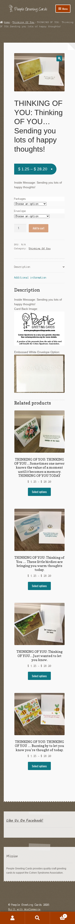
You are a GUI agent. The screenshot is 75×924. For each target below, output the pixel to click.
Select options (39, 492)
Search (37, 918)
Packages (20, 198)
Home (7, 22)
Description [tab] (22, 267)
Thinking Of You (23, 22)
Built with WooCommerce (24, 909)
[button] (59, 58)
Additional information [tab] (30, 277)
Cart (57, 915)
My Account (12, 918)
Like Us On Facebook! (24, 821)
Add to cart (38, 228)
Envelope (20, 211)
